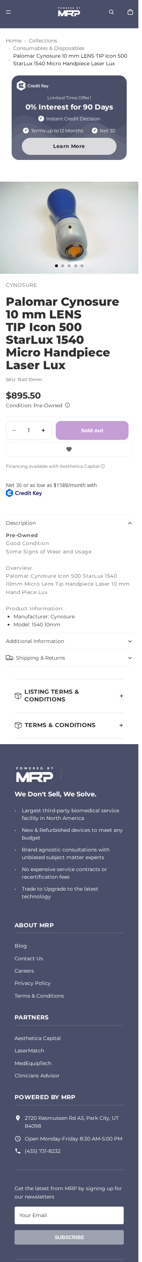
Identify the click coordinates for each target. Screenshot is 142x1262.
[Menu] (8, 12)
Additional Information (35, 641)
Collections (43, 40)
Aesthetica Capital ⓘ (82, 466)
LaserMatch (29, 1050)
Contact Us (29, 958)
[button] (69, 449)
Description (21, 523)
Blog (21, 946)
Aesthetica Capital (38, 1038)
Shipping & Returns (40, 658)
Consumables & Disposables (48, 48)
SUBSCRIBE (69, 1237)
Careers (24, 971)
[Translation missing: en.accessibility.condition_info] (67, 405)
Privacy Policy (33, 983)
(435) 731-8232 (42, 1151)
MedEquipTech (33, 1063)
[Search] (111, 12)
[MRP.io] (35, 774)
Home (13, 40)
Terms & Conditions (39, 996)
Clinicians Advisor (37, 1075)
